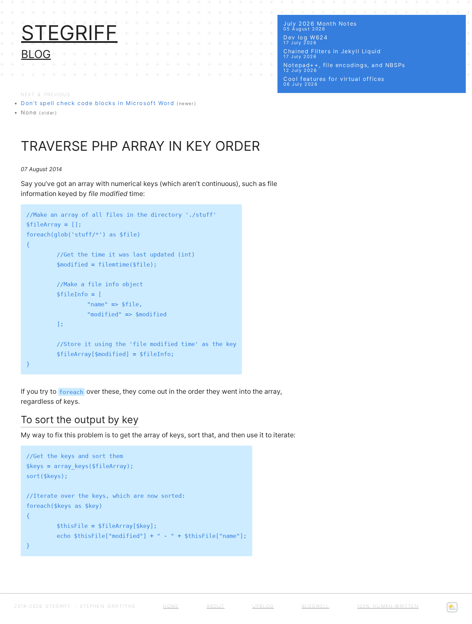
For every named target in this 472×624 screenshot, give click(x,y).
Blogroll (315, 606)
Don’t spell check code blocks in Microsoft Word (97, 103)
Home (171, 606)
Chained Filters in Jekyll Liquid (332, 53)
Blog (36, 54)
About (216, 606)
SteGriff (69, 32)
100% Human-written (387, 606)
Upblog (263, 606)
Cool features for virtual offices (334, 81)
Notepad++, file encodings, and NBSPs (344, 67)
